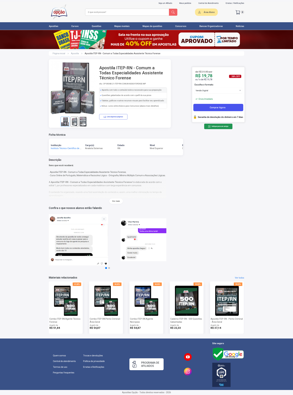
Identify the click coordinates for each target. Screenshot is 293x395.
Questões (96, 26)
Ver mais (116, 201)
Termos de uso (60, 367)
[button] (106, 268)
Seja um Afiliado (165, 3)
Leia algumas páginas (115, 117)
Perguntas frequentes (63, 372)
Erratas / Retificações (235, 3)
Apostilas (53, 26)
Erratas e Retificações (93, 367)
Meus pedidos (185, 3)
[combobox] (126, 12)
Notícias (240, 26)
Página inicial (59, 53)
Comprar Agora (217, 107)
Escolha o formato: (204, 84)
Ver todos (239, 278)
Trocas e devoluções (93, 355)
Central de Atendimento (208, 3)
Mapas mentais (122, 26)
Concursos (180, 26)
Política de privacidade (94, 361)
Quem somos (59, 355)
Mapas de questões (152, 26)
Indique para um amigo (220, 126)
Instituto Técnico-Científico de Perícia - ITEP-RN (73, 148)
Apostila (75, 53)
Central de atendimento (64, 361)
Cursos (75, 26)
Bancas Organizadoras (211, 26)
